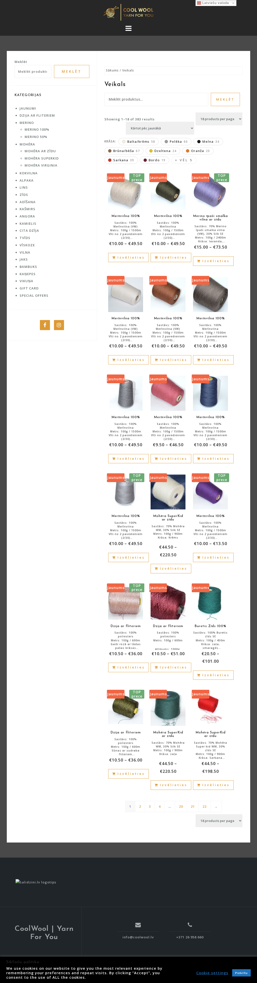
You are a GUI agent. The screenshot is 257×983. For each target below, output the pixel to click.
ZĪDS (24, 194)
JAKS (24, 259)
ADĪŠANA (28, 202)
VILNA (25, 252)
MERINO (27, 122)
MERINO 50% (36, 136)
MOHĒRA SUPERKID (42, 158)
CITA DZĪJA (29, 230)
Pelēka (179, 141)
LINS (24, 187)
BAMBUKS (28, 266)
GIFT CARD (29, 288)
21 (193, 806)
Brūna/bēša (126, 150)
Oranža (200, 150)
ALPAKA (27, 180)
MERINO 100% (37, 129)
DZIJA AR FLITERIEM (37, 115)
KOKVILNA (29, 173)
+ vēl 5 (184, 160)
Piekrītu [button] (241, 973)
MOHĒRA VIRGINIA (41, 165)
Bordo (157, 160)
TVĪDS (25, 238)
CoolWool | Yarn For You (44, 933)
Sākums (112, 70)
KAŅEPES (28, 274)
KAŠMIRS (27, 209)
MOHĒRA (27, 144)
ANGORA (27, 216)
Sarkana (123, 160)
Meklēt (225, 99)
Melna (210, 141)
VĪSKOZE (27, 245)
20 (181, 806)
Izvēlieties (131, 257)
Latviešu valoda (215, 3)
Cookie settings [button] (212, 972)
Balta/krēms (141, 141)
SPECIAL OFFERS (34, 295)
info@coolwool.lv (138, 937)
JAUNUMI (28, 108)
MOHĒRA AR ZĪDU (40, 151)
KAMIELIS (28, 223)
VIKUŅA (26, 281)
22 (205, 806)
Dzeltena (165, 150)
